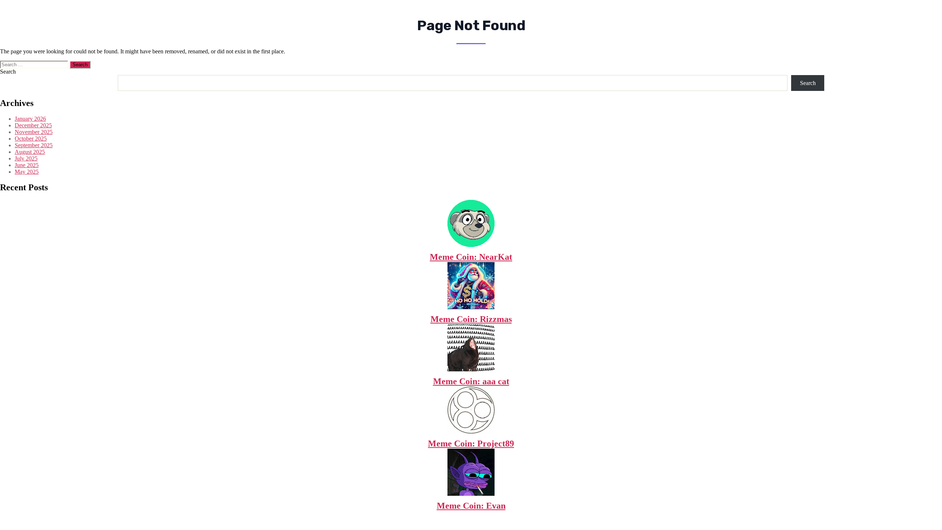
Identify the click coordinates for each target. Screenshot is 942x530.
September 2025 (34, 145)
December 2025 (33, 125)
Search (8, 71)
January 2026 (30, 119)
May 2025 (27, 172)
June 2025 (27, 165)
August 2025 (30, 152)
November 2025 (34, 132)
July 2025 (26, 158)
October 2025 (31, 138)
